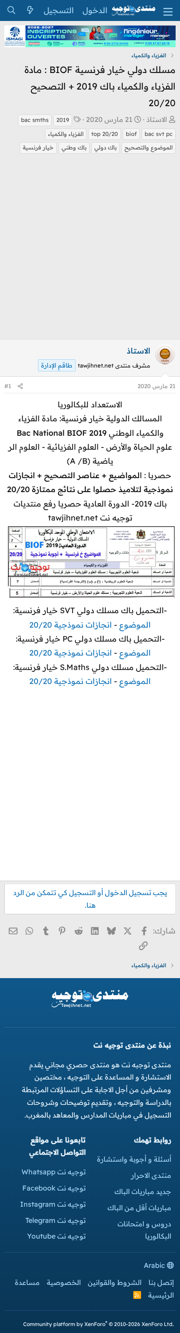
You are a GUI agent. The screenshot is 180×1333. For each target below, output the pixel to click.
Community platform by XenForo (98, 1324)
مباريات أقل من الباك (139, 1207)
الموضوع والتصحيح (149, 147)
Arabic (155, 1265)
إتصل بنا (161, 1282)
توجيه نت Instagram (53, 1204)
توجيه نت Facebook (54, 1188)
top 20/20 (104, 133)
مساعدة (27, 1282)
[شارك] (20, 386)
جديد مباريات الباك (142, 1191)
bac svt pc (159, 133)
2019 (62, 119)
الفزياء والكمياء (65, 133)
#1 (7, 385)
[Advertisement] (90, 249)
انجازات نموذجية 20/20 (70, 625)
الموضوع (135, 625)
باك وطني (74, 147)
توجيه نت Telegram (55, 1220)
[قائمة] (168, 11)
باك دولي (105, 147)
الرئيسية (161, 1295)
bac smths (34, 119)
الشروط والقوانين (115, 1282)
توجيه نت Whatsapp (53, 1171)
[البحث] (11, 10)
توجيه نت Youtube (56, 1236)
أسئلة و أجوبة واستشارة (134, 1159)
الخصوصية (64, 1282)
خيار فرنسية (38, 147)
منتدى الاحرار (151, 1175)
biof (131, 133)
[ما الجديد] (30, 10)
